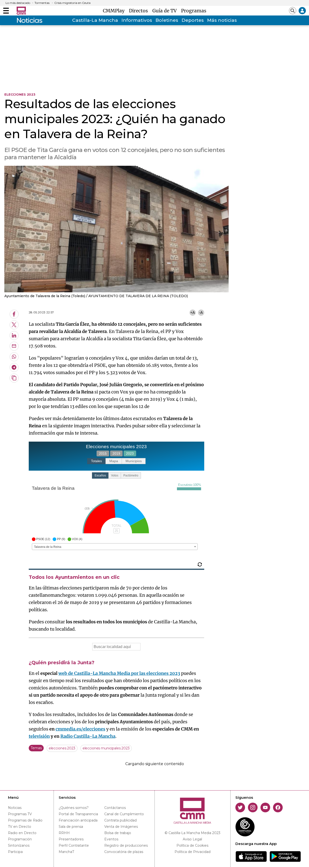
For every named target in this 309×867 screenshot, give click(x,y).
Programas (193, 11)
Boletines (166, 20)
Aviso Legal (192, 839)
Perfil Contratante (74, 845)
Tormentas (42, 3)
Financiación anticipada (78, 820)
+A (192, 312)
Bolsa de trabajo (117, 833)
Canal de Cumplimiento (124, 814)
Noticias (14, 808)
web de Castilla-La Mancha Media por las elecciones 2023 (119, 673)
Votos (114, 475)
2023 (130, 453)
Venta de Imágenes (121, 826)
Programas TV (20, 814)
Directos (139, 11)
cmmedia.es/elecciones (80, 729)
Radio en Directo (22, 833)
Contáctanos (115, 808)
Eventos (111, 839)
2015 (103, 453)
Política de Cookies (192, 845)
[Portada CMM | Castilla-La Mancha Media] (21, 10)
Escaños (100, 475)
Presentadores (71, 839)
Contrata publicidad (120, 820)
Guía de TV (165, 11)
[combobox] (115, 546)
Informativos (136, 20)
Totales (96, 461)
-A (201, 312)
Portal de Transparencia (78, 814)
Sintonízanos (18, 845)
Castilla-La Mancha (95, 20)
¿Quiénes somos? (74, 808)
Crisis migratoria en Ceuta (72, 3)
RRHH (64, 833)
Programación (20, 839)
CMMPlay (115, 11)
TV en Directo (19, 826)
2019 (116, 453)
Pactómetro (130, 475)
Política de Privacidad (193, 852)
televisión (39, 736)
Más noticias (222, 20)
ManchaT (66, 852)
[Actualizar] (200, 564)
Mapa (113, 461)
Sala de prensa (71, 826)
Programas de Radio (25, 820)
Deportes (193, 20)
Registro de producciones (126, 845)
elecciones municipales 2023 (106, 748)
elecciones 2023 (62, 748)
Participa (15, 852)
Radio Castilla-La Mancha (87, 736)
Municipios (134, 461)
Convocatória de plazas (123, 852)
